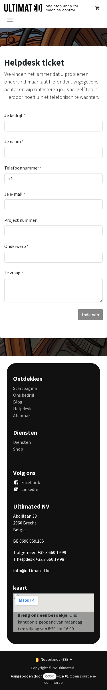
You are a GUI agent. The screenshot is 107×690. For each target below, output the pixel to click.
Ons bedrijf (24, 395)
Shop (18, 449)
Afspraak (22, 415)
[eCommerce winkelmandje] (97, 8)
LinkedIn (29, 489)
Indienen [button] (90, 314)
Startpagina (25, 388)
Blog (18, 402)
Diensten (22, 442)
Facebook (30, 482)
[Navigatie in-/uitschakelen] (10, 20)
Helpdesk (22, 408)
